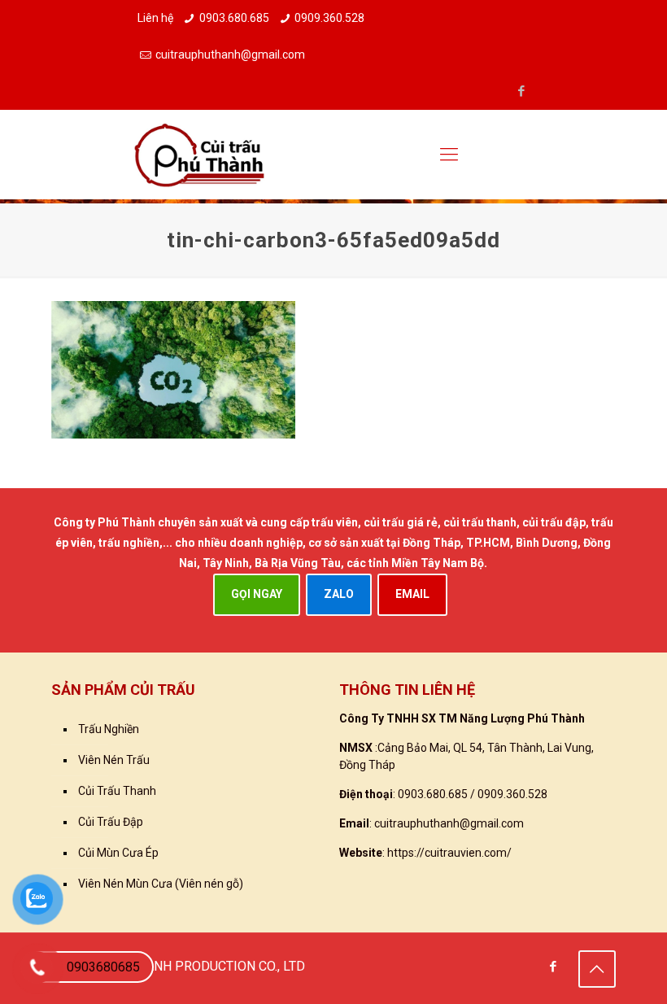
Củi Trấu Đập (110, 821)
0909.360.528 (329, 17)
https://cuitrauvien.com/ (449, 852)
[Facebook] (521, 91)
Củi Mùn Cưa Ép (118, 852)
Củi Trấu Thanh (117, 790)
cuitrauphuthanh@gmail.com (230, 54)
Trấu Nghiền (108, 729)
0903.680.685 (234, 17)
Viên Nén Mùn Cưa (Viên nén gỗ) (160, 883)
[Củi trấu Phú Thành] (199, 154)
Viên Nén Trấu (114, 759)
